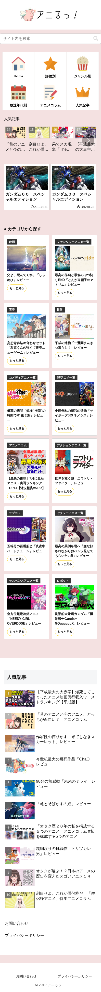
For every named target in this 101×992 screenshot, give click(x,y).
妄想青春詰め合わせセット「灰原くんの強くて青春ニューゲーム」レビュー (26, 347)
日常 (60, 309)
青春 (12, 309)
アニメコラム (18, 445)
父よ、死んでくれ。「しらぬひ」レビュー (26, 277)
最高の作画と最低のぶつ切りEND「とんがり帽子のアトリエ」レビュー (74, 279)
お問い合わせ (16, 923)
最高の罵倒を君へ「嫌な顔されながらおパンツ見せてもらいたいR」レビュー (74, 551)
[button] (95, 38)
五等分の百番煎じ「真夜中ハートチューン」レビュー (26, 548)
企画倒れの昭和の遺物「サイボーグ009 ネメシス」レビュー (74, 415)
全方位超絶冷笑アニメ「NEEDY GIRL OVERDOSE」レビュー (24, 618)
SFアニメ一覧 (66, 377)
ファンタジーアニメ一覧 (73, 242)
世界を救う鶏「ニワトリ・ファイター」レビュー (74, 481)
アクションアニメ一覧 (71, 445)
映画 (12, 242)
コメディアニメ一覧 (22, 377)
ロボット (63, 580)
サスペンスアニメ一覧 (23, 580)
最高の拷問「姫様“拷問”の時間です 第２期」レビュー (26, 415)
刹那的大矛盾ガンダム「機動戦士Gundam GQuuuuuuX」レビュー (74, 618)
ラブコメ (15, 513)
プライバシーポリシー (24, 935)
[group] (31, 141)
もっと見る (17, 288)
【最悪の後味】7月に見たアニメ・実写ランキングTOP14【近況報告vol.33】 (26, 483)
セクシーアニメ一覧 (70, 513)
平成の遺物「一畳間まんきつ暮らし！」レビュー (74, 345)
